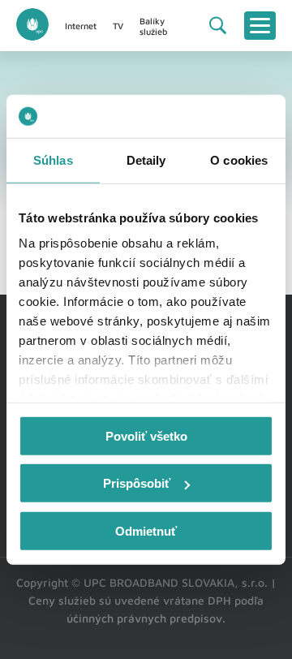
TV (118, 25)
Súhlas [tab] (53, 159)
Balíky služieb (153, 26)
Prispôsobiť (136, 483)
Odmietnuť (146, 530)
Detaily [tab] (146, 159)
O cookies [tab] (239, 159)
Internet (81, 25)
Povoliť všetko (146, 435)
